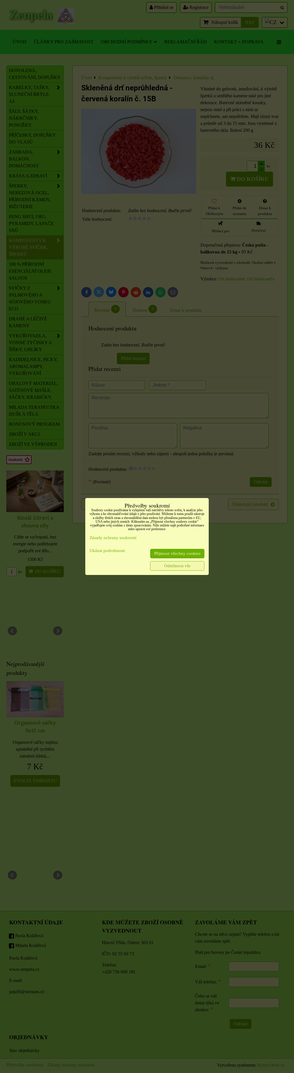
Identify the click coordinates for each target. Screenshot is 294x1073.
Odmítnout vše (177, 565)
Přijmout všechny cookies (177, 553)
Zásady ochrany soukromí (113, 537)
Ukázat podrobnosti (107, 550)
